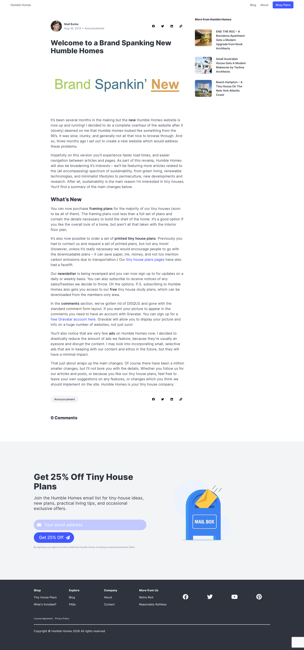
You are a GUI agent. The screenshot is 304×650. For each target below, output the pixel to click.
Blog (253, 5)
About (264, 5)
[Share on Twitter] (162, 26)
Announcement (94, 28)
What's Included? (45, 604)
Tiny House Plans (45, 597)
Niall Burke (71, 24)
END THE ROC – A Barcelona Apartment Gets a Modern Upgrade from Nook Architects (230, 40)
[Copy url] (180, 26)
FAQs (72, 604)
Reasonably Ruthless (152, 604)
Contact (109, 604)
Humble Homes (21, 5)
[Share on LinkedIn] (171, 26)
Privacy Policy (62, 618)
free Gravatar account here (73, 319)
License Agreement (43, 618)
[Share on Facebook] (153, 26)
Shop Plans (283, 5)
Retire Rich (146, 597)
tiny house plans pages (145, 259)
